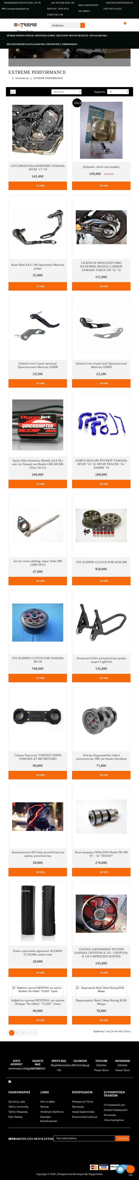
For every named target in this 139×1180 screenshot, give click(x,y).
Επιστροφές (110, 1115)
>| (34, 1032)
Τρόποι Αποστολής (18, 1106)
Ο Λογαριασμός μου (114, 1104)
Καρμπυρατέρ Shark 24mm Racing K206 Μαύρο (101, 1002)
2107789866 (37, 1068)
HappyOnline (96, 1174)
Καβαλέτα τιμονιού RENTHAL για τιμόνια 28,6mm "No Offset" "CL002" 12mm (37, 1002)
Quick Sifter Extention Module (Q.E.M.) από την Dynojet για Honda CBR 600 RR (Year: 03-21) (37, 464)
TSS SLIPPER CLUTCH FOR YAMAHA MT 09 (38, 659)
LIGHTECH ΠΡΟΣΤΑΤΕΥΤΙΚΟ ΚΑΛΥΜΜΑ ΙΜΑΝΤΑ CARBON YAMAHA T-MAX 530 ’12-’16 (101, 266)
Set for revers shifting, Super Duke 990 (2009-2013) (38, 562)
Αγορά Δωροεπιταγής (83, 1111)
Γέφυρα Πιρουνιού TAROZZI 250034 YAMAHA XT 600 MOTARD (37, 756)
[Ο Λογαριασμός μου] (132, 25)
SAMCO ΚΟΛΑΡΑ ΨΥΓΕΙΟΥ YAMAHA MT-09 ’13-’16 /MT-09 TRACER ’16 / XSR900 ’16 (101, 464)
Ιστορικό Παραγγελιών (116, 1109)
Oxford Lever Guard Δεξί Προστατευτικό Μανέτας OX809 (101, 365)
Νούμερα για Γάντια (82, 1101)
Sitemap (44, 1106)
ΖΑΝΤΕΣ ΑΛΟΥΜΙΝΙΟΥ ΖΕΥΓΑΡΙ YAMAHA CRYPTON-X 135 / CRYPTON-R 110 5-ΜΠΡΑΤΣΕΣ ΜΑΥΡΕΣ (101, 953)
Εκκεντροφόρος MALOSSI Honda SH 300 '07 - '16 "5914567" (101, 854)
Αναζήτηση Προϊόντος (52, 1111)
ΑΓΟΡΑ (40, 185)
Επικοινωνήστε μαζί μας (84, 1116)
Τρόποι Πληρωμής (18, 1111)
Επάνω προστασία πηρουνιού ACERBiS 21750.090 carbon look (38, 952)
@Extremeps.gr (81, 1065)
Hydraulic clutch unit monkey (101, 167)
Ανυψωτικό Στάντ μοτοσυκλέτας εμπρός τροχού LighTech (101, 659)
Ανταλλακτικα (22, 78)
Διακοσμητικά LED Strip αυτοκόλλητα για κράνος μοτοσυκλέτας (38, 854)
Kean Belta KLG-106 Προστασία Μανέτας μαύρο (37, 266)
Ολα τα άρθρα (47, 1101)
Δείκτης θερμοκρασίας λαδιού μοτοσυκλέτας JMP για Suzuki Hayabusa (101, 756)
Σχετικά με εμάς (16, 1101)
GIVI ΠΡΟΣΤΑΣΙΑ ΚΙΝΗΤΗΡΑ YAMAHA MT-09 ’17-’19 (38, 167)
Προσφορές (78, 1106)
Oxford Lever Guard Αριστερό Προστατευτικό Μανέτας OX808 (38, 365)
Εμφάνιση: (99, 91)
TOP (130, 1169)
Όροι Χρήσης (15, 1116)
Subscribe (123, 1138)
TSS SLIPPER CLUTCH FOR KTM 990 (101, 562)
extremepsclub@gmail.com (24, 1068)
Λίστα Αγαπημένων (114, 1120)
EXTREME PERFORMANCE (48, 78)
